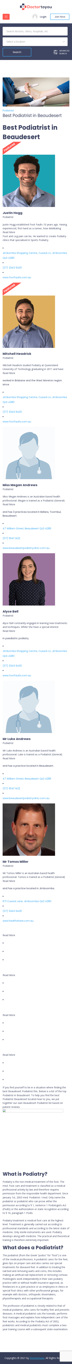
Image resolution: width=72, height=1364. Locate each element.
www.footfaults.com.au (17, 277)
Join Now (60, 16)
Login (43, 16)
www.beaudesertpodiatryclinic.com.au (26, 548)
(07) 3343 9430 (12, 267)
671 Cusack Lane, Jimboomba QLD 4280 (27, 901)
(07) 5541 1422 (11, 538)
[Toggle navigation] (6, 17)
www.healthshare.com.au (18, 921)
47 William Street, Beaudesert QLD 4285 (27, 528)
